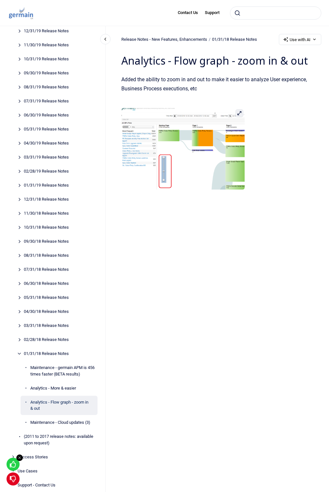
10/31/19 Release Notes (46, 58)
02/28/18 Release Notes (46, 339)
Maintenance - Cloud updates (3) (60, 422)
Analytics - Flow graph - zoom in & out (59, 405)
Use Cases (28, 471)
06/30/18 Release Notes (46, 283)
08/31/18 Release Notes (46, 255)
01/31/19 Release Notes (46, 185)
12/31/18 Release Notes (46, 199)
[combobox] (275, 13)
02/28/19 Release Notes (46, 171)
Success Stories (33, 456)
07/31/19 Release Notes (46, 101)
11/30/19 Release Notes (46, 44)
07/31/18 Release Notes (46, 269)
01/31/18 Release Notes (46, 353)
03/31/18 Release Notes (46, 325)
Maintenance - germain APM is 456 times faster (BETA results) (62, 371)
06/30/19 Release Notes (46, 115)
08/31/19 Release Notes (46, 87)
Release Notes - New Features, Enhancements (164, 39)
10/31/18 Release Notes (46, 227)
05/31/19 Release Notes (46, 129)
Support (212, 12)
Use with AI (300, 39)
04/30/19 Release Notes (46, 143)
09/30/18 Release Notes (46, 241)
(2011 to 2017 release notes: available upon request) (58, 439)
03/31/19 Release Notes (46, 157)
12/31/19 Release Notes (46, 30)
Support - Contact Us (36, 485)
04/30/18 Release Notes (46, 311)
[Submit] (237, 13)
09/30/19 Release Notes (46, 72)
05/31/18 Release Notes (46, 297)
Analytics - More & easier (53, 388)
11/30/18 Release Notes (46, 213)
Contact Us (188, 12)
